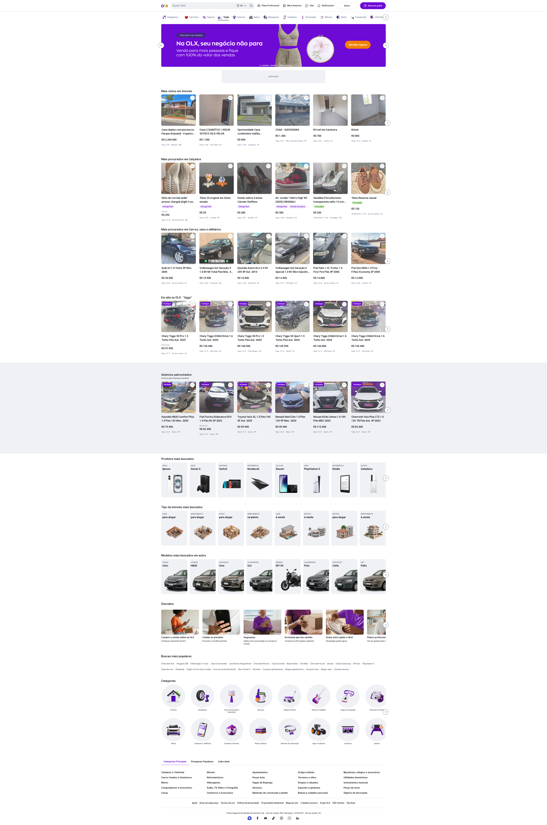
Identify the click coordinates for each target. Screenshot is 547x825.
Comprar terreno (341, 669)
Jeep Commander (219, 664)
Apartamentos (260, 772)
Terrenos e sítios (307, 777)
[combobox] (212, 5)
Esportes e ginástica (309, 787)
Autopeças (273, 17)
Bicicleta (256, 669)
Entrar (347, 6)
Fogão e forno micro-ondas (199, 669)
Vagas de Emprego (262, 782)
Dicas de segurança (209, 803)
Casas (164, 793)
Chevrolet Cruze (317, 664)
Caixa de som (167, 669)
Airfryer (356, 664)
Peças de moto (352, 787)
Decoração (310, 17)
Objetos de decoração (355, 793)
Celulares (292, 17)
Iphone (330, 664)
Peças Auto (258, 777)
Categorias (172, 17)
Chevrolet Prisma (261, 664)
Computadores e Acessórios (176, 787)
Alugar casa (326, 669)
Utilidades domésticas (356, 777)
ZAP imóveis (338, 803)
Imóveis (241, 17)
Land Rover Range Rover (240, 664)
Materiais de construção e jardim (270, 793)
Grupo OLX (325, 803)
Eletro (344, 17)
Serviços (257, 787)
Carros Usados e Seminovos (176, 777)
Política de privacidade (248, 803)
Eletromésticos (215, 777)
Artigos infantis (306, 772)
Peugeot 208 (182, 664)
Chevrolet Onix (167, 664)
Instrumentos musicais (356, 782)
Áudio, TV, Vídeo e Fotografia (222, 787)
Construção (360, 17)
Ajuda (194, 803)
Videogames (213, 782)
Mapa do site (292, 803)
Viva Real (351, 803)
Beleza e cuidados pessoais (313, 793)
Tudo (226, 17)
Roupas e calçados (308, 782)
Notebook (180, 669)
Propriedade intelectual (272, 803)
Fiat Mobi (304, 664)
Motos (164, 782)
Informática (380, 17)
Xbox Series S (244, 669)
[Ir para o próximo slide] (387, 123)
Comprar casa (312, 669)
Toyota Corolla (278, 664)
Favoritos (194, 17)
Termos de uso (228, 803)
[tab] (175, 761)
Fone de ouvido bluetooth (224, 669)
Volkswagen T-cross (199, 664)
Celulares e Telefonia (172, 772)
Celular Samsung (343, 664)
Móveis (328, 17)
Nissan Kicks (292, 664)
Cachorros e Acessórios (220, 793)
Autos (257, 17)
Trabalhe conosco (309, 803)
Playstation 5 (368, 664)
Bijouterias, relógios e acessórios (362, 772)
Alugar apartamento (294, 669)
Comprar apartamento (273, 669)
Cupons (211, 17)
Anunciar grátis (375, 6)
